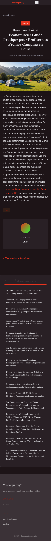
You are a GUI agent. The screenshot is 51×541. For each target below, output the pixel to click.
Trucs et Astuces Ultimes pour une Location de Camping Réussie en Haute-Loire (24, 292)
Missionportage (12, 484)
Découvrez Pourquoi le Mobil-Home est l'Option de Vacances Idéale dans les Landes (25, 394)
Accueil (6, 15)
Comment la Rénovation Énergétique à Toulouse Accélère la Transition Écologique (24, 385)
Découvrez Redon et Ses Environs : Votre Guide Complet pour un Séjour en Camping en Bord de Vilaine (24, 441)
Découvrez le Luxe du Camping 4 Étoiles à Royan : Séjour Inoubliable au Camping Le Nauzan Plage (24, 375)
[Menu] (37, 2)
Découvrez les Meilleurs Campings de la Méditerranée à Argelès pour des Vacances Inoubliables (24, 312)
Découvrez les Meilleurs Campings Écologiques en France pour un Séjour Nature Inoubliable (25, 363)
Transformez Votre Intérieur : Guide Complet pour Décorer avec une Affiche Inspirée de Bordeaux (25, 324)
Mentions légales (10, 519)
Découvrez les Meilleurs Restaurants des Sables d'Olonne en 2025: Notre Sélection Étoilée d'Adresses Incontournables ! (23, 417)
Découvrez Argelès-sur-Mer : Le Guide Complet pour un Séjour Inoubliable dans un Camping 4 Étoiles (25, 429)
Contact (6, 524)
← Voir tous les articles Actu (16, 258)
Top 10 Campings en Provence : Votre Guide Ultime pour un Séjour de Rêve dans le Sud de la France (25, 351)
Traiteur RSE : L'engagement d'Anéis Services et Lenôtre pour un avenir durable (24, 301)
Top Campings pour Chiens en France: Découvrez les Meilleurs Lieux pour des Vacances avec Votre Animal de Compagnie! (25, 405)
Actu (13, 15)
